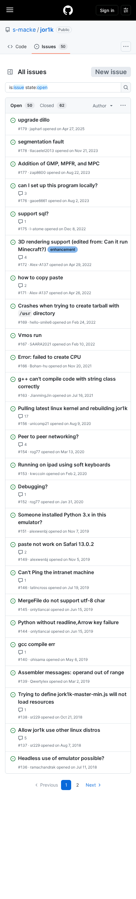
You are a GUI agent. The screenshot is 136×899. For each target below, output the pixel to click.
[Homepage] (68, 10)
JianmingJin (41, 395)
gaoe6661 (38, 200)
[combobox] (65, 87)
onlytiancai (40, 609)
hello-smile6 (41, 322)
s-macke (24, 29)
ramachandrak (43, 767)
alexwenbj (38, 531)
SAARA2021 (40, 344)
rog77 (35, 451)
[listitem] (68, 124)
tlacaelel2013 (42, 150)
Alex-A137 (39, 264)
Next (91, 785)
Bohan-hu (38, 366)
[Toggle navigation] (10, 10)
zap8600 (38, 172)
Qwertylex (39, 681)
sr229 (35, 717)
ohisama (37, 659)
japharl (36, 128)
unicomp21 (39, 423)
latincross (38, 587)
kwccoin (37, 473)
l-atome (37, 228)
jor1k (46, 29)
